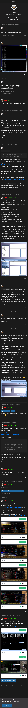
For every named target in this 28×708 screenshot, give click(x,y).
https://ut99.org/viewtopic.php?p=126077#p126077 (13, 627)
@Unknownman (11, 183)
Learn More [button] (16, 701)
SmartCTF (4, 497)
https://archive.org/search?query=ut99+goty (12, 129)
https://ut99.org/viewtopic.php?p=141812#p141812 (13, 515)
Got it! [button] (7, 705)
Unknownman (6, 151)
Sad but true (5, 78)
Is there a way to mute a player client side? (11, 404)
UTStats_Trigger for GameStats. (9, 422)
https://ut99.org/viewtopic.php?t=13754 (11, 507)
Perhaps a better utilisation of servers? (10, 24)
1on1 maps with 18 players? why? (9, 40)
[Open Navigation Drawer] (1, 1)
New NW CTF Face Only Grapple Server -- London (12, 481)
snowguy (5, 487)
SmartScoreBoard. (5, 164)
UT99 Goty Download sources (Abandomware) (12, 110)
